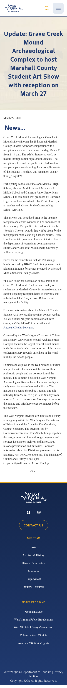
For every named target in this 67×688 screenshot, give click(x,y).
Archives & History (33, 555)
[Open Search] (46, 8)
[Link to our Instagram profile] (39, 513)
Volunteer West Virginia (33, 635)
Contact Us (33, 525)
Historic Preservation (33, 563)
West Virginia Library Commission (33, 627)
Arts (33, 547)
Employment (33, 579)
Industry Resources (33, 587)
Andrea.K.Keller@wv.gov (18, 327)
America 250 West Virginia (33, 643)
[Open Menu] (58, 8)
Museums (33, 571)
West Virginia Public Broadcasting (33, 619)
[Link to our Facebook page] (28, 513)
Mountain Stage (34, 611)
